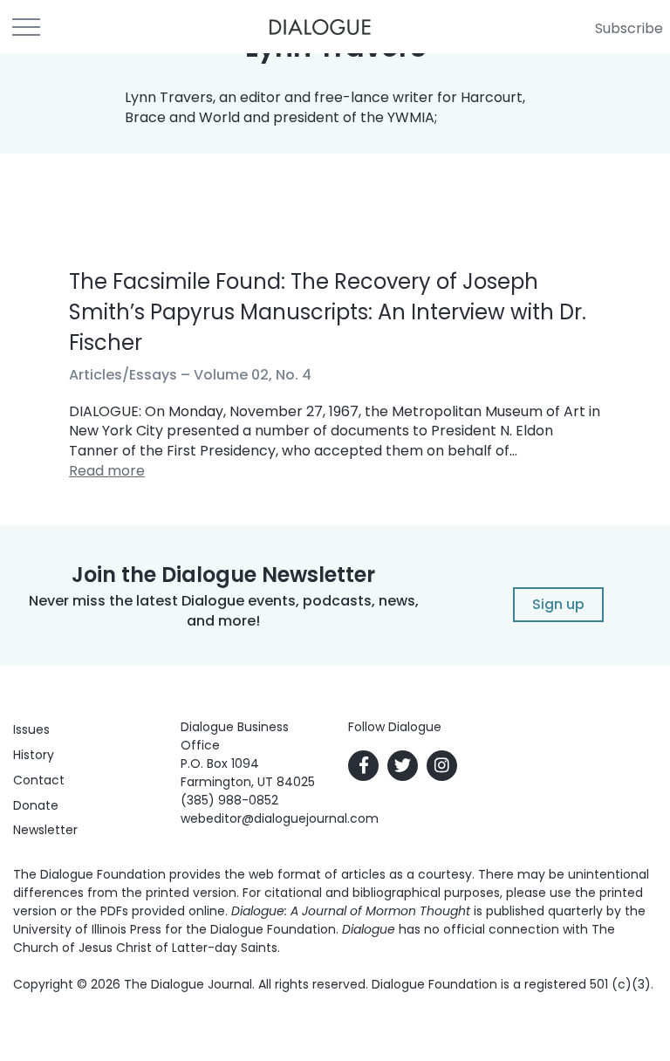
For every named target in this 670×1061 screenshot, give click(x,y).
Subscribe (629, 28)
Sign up (558, 604)
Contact (39, 780)
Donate (35, 805)
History (33, 754)
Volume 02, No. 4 (252, 375)
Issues (31, 729)
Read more (107, 471)
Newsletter (45, 830)
